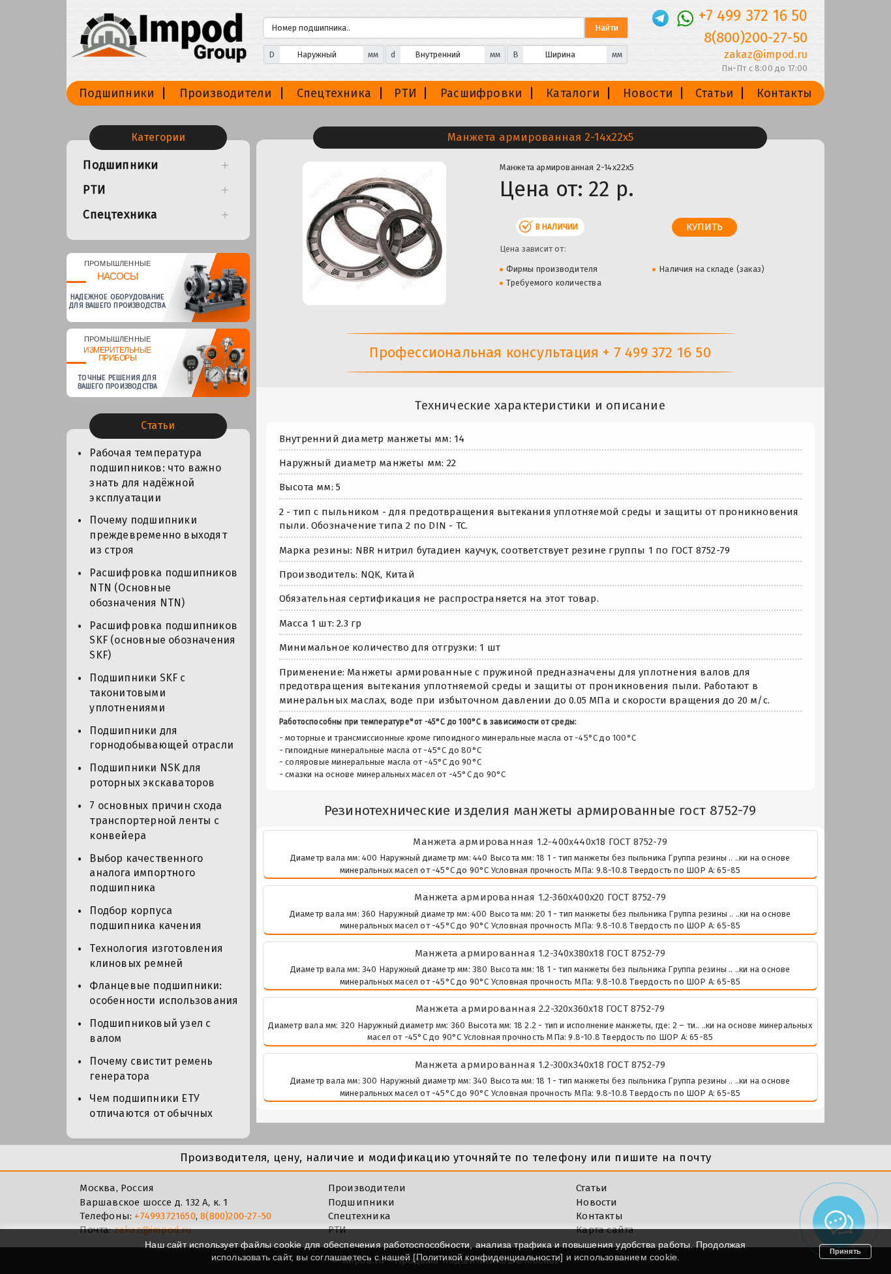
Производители (225, 93)
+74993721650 (164, 1216)
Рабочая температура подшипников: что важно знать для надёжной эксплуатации (154, 475)
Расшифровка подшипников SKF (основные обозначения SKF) (163, 640)
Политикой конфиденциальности (488, 1257)
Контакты (785, 93)
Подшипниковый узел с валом (150, 1030)
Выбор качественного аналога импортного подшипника (146, 873)
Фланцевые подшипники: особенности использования (163, 993)
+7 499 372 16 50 (753, 16)
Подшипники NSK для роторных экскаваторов (152, 775)
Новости (647, 93)
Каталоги (572, 93)
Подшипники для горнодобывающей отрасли (161, 738)
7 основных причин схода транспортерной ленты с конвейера (155, 820)
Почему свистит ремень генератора (151, 1068)
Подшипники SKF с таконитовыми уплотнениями (137, 693)
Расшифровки (481, 93)
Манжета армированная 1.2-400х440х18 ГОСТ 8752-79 (540, 842)
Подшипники (116, 93)
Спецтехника (334, 93)
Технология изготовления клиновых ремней (156, 956)
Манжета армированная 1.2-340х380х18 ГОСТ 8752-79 (540, 953)
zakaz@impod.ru (766, 54)
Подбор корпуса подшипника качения (145, 918)
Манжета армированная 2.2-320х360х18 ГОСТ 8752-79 (540, 1009)
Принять (845, 1251)
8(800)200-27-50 (756, 37)
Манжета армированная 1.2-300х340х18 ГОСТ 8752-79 (540, 1065)
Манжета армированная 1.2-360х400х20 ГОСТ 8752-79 (540, 897)
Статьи (714, 93)
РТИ (405, 93)
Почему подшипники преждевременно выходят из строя (157, 535)
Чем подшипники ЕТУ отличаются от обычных (151, 1105)
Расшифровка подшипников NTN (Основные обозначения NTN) (163, 588)
